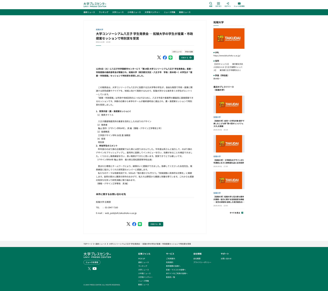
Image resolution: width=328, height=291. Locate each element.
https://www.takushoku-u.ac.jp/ (226, 55)
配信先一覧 (170, 277)
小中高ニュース (144, 273)
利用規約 (169, 262)
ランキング (142, 266)
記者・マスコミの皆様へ (176, 269)
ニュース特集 (143, 280)
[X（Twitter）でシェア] (159, 58)
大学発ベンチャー (145, 277)
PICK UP (141, 258)
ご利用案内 (170, 258)
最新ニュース (143, 262)
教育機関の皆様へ (173, 266)
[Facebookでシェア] (165, 58)
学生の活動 (189, 52)
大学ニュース (177, 52)
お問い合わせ (226, 258)
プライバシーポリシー (202, 262)
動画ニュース (143, 284)
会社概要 (197, 258)
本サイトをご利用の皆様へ (177, 273)
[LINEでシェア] (170, 58)
